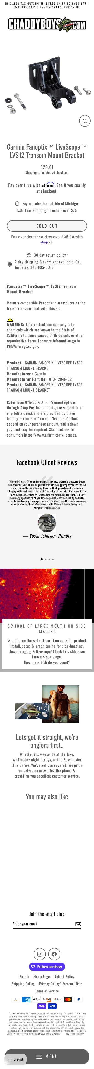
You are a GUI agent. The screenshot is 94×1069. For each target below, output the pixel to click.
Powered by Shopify (75, 1033)
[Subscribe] (77, 924)
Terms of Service (47, 990)
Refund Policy (64, 976)
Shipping (31, 172)
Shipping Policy (23, 983)
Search (24, 976)
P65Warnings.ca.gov (22, 346)
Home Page (42, 976)
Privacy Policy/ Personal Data (61, 983)
